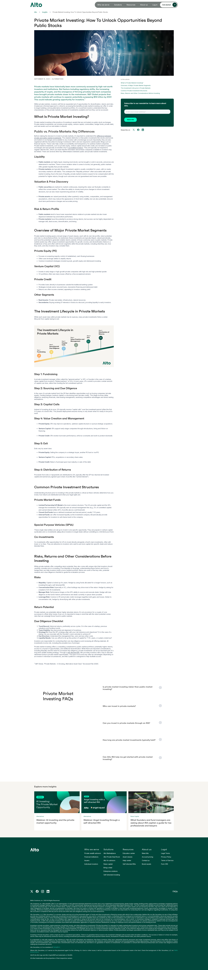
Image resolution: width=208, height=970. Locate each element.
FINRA (55, 947)
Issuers (86, 860)
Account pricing (147, 857)
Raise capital (108, 864)
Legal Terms (165, 853)
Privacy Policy (166, 857)
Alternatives (57, 79)
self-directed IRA (73, 652)
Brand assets (146, 864)
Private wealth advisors (92, 853)
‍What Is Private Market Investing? (132, 83)
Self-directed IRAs (129, 864)
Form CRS (164, 864)
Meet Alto (145, 853)
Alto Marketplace (110, 853)
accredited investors (75, 148)
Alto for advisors (109, 860)
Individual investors (91, 864)
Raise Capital (135, 816)
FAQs (175, 891)
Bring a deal (108, 868)
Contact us (146, 860)
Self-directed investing (112, 875)
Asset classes (127, 857)
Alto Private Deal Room (112, 857)
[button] (103, 4)
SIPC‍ (58, 947)
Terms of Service (167, 860)
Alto (35, 12)
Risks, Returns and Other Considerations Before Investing (140, 93)
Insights (44, 12)
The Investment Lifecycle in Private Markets (135, 88)
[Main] (36, 5)
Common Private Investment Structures (134, 90)
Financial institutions (91, 857)
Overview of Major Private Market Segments (136, 85)
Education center (129, 853)
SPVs (59, 532)
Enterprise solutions (111, 871)
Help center (127, 860)
